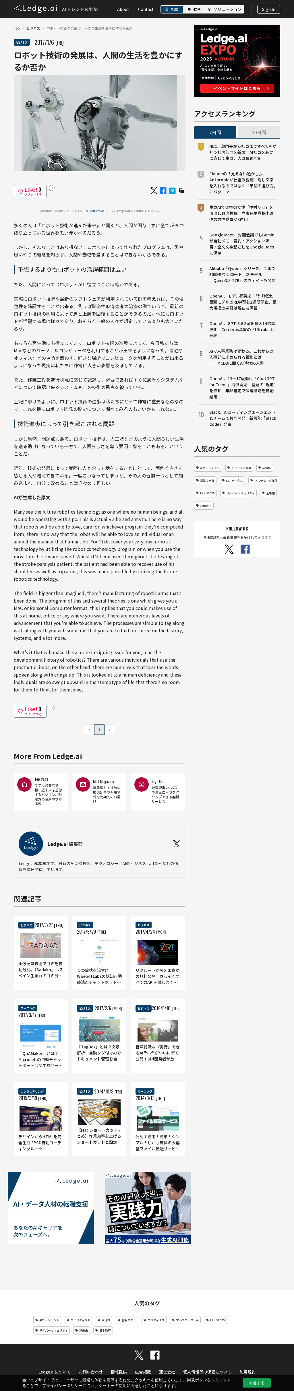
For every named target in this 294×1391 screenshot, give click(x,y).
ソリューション (227, 9)
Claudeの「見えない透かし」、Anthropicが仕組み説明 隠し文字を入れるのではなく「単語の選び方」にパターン (242, 183)
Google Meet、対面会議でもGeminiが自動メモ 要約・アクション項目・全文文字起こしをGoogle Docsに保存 (242, 244)
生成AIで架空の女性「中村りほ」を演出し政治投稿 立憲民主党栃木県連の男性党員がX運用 (241, 213)
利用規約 (247, 1372)
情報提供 (119, 1372)
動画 (197, 9)
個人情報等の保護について (207, 1372)
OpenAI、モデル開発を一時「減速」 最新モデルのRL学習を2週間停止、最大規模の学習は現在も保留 (243, 302)
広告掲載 (143, 1372)
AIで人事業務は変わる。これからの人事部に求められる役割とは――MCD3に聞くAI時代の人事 (241, 357)
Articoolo (97, 211)
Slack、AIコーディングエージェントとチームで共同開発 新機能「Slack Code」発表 (242, 418)
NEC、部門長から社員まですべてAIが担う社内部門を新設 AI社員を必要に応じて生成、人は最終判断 (242, 152)
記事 (175, 9)
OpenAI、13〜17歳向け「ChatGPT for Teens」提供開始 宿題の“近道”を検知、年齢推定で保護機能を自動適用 (242, 387)
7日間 (215, 132)
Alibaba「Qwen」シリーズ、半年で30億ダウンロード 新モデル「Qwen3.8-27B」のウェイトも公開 (242, 274)
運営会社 (167, 1372)
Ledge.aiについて (54, 1372)
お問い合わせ (91, 1372)
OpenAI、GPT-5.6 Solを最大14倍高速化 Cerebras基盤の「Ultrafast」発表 (242, 329)
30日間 (259, 132)
